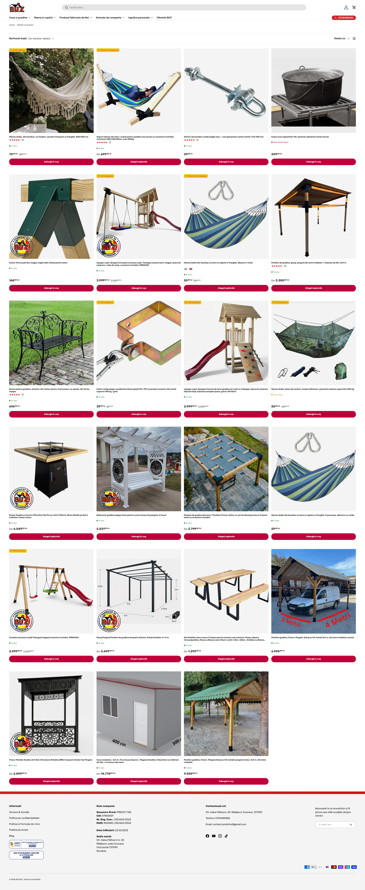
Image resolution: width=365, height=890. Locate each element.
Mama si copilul (43, 17)
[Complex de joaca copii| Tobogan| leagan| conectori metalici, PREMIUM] (51, 591)
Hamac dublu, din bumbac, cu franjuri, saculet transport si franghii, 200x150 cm (48, 137)
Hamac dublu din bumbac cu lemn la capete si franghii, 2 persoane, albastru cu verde (312, 515)
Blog (11, 835)
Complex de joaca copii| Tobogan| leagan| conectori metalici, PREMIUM (44, 637)
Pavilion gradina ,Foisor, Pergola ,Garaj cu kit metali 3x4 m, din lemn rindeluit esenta (312, 637)
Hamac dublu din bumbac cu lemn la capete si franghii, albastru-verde (218, 263)
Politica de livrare (18, 829)
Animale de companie (108, 17)
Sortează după (18, 38)
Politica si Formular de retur (24, 824)
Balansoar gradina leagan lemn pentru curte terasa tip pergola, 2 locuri (131, 515)
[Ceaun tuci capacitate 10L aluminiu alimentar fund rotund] (313, 90)
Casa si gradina (18, 17)
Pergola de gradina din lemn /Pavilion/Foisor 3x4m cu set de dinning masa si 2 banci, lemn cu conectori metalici (226, 516)
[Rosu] (190, 268)
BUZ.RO (19, 879)
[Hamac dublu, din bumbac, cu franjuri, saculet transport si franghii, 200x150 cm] (51, 90)
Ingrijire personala (139, 17)
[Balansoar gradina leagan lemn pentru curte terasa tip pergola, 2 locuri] (139, 469)
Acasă (11, 25)
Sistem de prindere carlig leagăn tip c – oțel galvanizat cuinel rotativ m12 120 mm (224, 137)
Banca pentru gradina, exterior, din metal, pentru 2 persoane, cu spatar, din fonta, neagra (49, 390)
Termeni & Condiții (19, 812)
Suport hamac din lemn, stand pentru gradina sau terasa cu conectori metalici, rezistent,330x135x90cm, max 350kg (135, 138)
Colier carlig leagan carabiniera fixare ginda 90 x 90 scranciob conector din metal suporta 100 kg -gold (136, 390)
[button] (354, 7)
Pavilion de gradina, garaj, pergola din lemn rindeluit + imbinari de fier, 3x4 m (308, 263)
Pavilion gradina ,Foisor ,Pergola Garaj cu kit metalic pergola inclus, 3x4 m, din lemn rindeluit (225, 761)
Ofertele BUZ (164, 17)
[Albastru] (186, 268)
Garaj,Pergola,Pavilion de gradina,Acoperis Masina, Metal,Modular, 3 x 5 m (133, 637)
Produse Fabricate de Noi (74, 17)
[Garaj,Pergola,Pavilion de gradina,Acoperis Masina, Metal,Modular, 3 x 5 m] (139, 591)
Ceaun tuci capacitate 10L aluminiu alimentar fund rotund (300, 137)
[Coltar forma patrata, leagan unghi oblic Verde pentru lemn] (51, 216)
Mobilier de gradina (25, 25)
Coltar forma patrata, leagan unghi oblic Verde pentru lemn (38, 263)
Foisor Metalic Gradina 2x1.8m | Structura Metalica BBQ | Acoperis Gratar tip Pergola (50, 760)
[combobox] (184, 7)
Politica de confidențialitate (24, 818)
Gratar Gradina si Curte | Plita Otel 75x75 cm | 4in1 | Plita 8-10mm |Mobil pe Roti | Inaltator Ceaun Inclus (48, 516)
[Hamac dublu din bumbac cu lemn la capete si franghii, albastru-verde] (226, 216)
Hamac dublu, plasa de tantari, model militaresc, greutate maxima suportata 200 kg (312, 389)
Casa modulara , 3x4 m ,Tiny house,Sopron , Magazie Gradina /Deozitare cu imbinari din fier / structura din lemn (138, 761)
